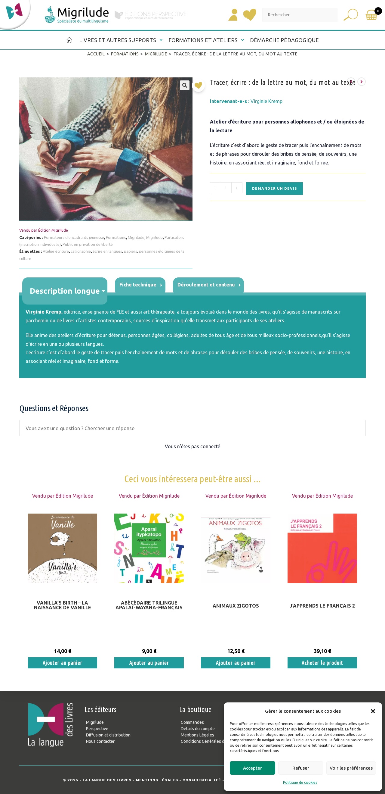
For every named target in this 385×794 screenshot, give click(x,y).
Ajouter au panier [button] (62, 663)
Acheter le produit (322, 663)
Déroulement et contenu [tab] (206, 284)
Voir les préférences (351, 768)
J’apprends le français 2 (322, 605)
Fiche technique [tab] (137, 284)
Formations (125, 54)
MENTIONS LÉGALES (157, 780)
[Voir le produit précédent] (351, 81)
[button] (373, 711)
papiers (130, 251)
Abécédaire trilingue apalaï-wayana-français (149, 605)
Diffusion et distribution (108, 735)
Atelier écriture (56, 251)
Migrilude (156, 54)
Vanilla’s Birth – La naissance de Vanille (62, 605)
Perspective (97, 728)
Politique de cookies (300, 782)
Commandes (192, 722)
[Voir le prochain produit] (361, 81)
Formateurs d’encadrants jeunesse (74, 237)
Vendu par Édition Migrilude (43, 230)
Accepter (252, 768)
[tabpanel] (192, 336)
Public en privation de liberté (88, 244)
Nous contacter (100, 741)
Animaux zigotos (236, 605)
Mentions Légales (197, 735)
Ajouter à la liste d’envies (200, 87)
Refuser (300, 768)
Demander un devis (274, 188)
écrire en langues (107, 251)
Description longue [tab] (65, 290)
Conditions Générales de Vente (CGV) (215, 741)
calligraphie (81, 251)
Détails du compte (198, 728)
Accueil (96, 54)
